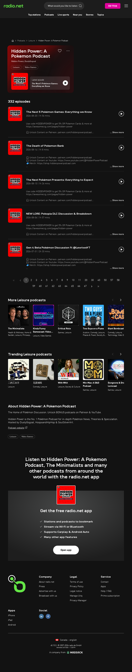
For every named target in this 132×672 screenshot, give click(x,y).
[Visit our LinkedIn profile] (41, 616)
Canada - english (68, 640)
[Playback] (65, 83)
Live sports (63, 15)
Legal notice (76, 591)
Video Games (30, 67)
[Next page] (91, 286)
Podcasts (49, 15)
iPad (10, 620)
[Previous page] (20, 280)
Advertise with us (47, 591)
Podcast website (16, 428)
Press (42, 586)
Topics (100, 15)
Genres (89, 15)
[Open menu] (126, 6)
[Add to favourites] (59, 50)
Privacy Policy (76, 586)
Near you (77, 15)
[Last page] (98, 286)
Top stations (34, 15)
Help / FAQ (106, 591)
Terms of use (76, 582)
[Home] (12, 40)
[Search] (80, 6)
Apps (103, 586)
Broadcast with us (48, 596)
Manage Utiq (76, 596)
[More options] (68, 51)
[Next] (121, 299)
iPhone (11, 615)
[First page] (13, 280)
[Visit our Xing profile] (48, 616)
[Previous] (112, 299)
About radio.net (46, 582)
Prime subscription (110, 596)
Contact (104, 582)
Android (12, 625)
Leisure (16, 67)
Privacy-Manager (78, 600)
